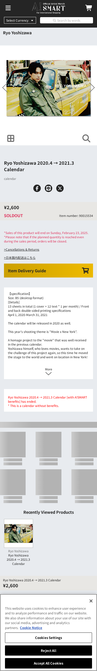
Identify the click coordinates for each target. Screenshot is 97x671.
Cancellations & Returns (22, 249)
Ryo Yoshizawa (17, 33)
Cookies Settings (48, 637)
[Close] (91, 600)
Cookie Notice (31, 627)
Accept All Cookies (48, 663)
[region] (48, 632)
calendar (10, 178)
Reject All (48, 650)
